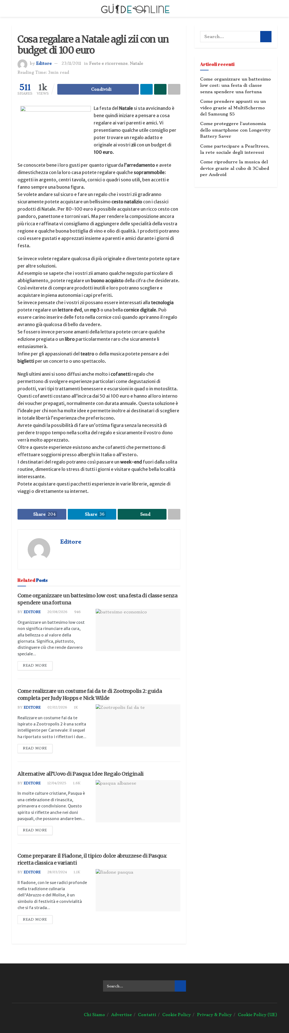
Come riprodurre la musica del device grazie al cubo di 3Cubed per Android (234, 168)
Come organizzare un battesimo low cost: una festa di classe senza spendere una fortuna (235, 85)
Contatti (147, 1014)
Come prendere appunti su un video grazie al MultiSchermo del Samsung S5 (233, 108)
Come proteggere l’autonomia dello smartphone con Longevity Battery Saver (235, 130)
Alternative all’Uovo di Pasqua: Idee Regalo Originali (80, 774)
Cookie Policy (176, 1014)
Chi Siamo (94, 1014)
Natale (136, 63)
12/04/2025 (56, 783)
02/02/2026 (56, 707)
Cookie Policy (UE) (257, 1014)
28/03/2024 (56, 872)
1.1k (76, 872)
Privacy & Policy (214, 1014)
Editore (44, 63)
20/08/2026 (56, 612)
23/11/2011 (71, 63)
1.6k (76, 783)
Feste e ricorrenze (108, 63)
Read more (35, 665)
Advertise (121, 1014)
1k (75, 707)
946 (77, 612)
